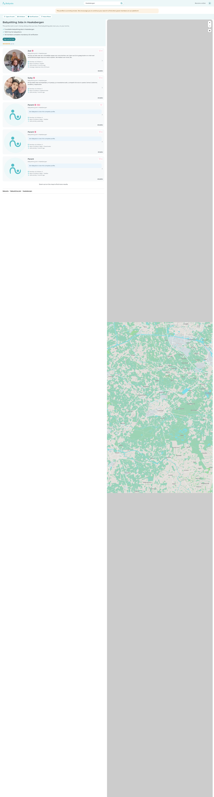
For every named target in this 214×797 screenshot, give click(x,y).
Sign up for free (9, 39)
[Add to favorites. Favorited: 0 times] (101, 105)
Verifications (33, 16)
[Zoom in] (209, 22)
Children (22, 16)
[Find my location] (209, 30)
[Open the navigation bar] (209, 3)
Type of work (10, 16)
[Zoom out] (209, 26)
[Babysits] (8, 3)
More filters (47, 16)
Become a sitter (200, 3)
